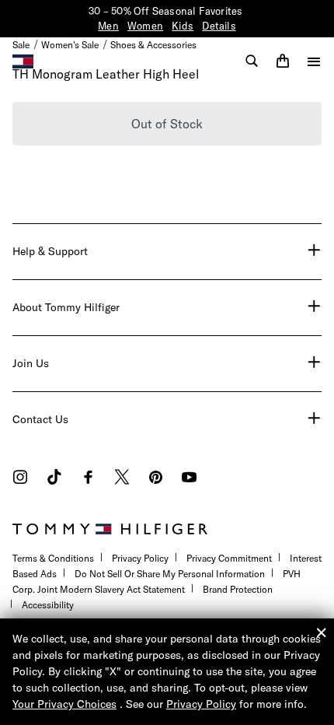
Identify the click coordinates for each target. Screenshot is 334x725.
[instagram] (20, 479)
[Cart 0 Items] (283, 60)
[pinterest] (155, 479)
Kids (182, 25)
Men (108, 25)
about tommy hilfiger (66, 307)
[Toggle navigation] (314, 61)
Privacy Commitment (229, 558)
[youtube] (189, 479)
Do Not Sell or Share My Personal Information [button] (170, 574)
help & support (50, 251)
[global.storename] (22, 60)
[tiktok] (54, 479)
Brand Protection (238, 589)
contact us (40, 419)
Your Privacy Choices (64, 704)
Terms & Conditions (53, 558)
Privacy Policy (140, 558)
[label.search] (251, 60)
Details (218, 25)
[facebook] (88, 479)
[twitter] (122, 479)
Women (145, 25)
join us (30, 363)
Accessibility (48, 605)
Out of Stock (167, 123)
